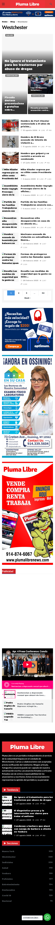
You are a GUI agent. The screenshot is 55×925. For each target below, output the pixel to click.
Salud (9, 35)
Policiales (27, 879)
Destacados (27, 890)
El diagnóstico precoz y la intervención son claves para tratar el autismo (31, 813)
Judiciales (12, 76)
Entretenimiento (27, 884)
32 (43, 293)
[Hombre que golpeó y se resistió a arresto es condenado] (10, 158)
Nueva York (27, 851)
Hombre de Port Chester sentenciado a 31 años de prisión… (35, 124)
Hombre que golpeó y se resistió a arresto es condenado (35, 156)
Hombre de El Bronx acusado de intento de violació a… (34, 140)
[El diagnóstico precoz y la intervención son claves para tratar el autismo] (7, 814)
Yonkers (27, 873)
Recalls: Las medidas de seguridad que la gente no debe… (36, 274)
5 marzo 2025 (29, 179)
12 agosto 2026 (30, 130)
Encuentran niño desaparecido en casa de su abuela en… (35, 221)
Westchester (39, 76)
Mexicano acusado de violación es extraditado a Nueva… (36, 237)
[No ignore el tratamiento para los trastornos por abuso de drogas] (27, 54)
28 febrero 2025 (30, 244)
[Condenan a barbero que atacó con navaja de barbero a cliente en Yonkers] (7, 830)
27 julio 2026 (29, 163)
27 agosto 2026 (23, 804)
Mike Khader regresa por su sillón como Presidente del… (36, 172)
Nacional (27, 901)
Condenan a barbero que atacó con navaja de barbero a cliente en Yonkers (32, 829)
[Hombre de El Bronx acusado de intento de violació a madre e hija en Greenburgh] (10, 142)
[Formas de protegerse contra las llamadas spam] (10, 259)
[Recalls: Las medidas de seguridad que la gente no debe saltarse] (10, 276)
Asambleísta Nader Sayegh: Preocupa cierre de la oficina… (36, 188)
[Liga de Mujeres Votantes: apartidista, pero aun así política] (40, 84)
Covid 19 (27, 895)
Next (26, 298)
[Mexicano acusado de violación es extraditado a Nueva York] (10, 239)
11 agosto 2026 (30, 147)
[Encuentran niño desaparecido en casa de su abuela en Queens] (10, 223)
